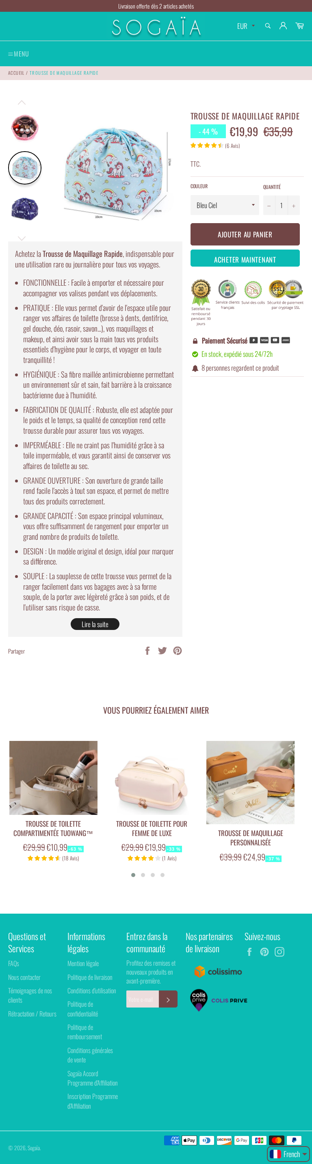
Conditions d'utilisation (91, 990)
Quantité (272, 187)
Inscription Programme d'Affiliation (92, 1100)
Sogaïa (34, 1148)
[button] (133, 875)
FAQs (13, 963)
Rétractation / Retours (32, 1013)
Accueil (16, 72)
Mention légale (83, 963)
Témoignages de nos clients (30, 995)
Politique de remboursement (84, 1031)
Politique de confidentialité (82, 1008)
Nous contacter (24, 977)
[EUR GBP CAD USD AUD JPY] (245, 26)
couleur (199, 186)
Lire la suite (95, 624)
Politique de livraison (90, 977)
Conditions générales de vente (90, 1054)
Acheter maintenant (245, 259)
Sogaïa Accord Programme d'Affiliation (92, 1078)
